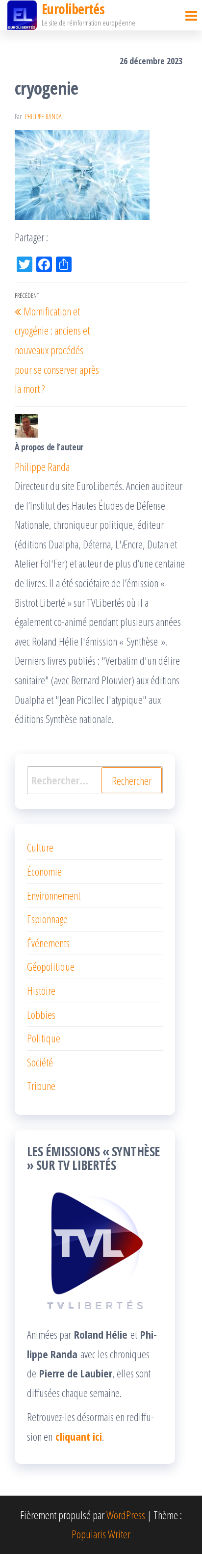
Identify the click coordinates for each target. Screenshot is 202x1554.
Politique (43, 1038)
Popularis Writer (101, 1534)
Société (40, 1062)
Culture (40, 847)
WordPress (125, 1514)
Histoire (41, 990)
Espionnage (47, 918)
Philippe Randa (43, 116)
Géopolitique (51, 966)
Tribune (41, 1085)
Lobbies (41, 1014)
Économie (44, 871)
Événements (48, 942)
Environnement (53, 895)
